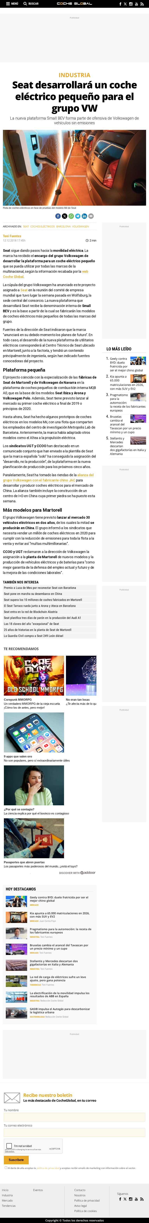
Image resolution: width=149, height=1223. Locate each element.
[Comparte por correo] (91, 216)
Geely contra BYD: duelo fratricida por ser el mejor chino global (59, 898)
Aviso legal (80, 1205)
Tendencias (35, 985)
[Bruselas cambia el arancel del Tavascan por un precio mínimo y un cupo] (16, 949)
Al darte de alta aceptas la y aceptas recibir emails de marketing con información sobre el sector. (72, 1168)
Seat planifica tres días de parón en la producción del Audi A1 (42, 618)
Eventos (38, 1190)
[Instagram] (130, 4)
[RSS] (141, 4)
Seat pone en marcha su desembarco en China (33, 594)
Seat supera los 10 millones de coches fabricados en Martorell (43, 600)
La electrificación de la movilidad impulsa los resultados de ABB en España (59, 994)
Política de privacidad (87, 1200)
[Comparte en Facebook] (58, 216)
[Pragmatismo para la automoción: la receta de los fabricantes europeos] (16, 933)
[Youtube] (136, 4)
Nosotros (80, 1195)
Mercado (34, 905)
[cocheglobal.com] (74, 3)
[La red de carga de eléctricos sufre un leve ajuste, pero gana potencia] (16, 981)
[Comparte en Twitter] (64, 216)
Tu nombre (11, 1110)
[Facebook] (119, 4)
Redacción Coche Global (51, 1000)
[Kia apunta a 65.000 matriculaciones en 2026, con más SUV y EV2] (16, 917)
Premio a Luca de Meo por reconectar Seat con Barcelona (40, 588)
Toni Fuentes (12, 236)
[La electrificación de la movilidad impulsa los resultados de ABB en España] (16, 997)
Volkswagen (80, 226)
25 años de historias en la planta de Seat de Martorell (37, 630)
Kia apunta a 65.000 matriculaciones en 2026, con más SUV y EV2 (60, 914)
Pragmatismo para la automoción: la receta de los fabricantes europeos (60, 930)
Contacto (79, 1190)
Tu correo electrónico (18, 1125)
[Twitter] (125, 4)
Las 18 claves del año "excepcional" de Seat (31, 624)
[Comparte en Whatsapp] (71, 216)
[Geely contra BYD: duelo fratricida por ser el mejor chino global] (16, 901)
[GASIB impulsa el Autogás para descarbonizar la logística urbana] (16, 1013)
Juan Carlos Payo (47, 921)
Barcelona (63, 226)
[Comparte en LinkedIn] (84, 216)
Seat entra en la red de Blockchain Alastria (30, 612)
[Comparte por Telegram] (78, 216)
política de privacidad (47, 1168)
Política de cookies (85, 1211)
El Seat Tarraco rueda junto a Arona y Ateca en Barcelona (40, 606)
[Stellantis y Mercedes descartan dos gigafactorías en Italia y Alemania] (16, 965)
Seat (26, 226)
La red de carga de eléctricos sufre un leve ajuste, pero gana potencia (58, 978)
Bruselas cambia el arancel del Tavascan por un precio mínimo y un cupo (59, 946)
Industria (35, 937)
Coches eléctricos (42, 226)
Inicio (5, 1190)
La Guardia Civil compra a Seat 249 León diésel (33, 636)
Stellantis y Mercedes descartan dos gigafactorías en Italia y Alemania (54, 962)
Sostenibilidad (37, 1017)
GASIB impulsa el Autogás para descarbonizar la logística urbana (60, 1010)
